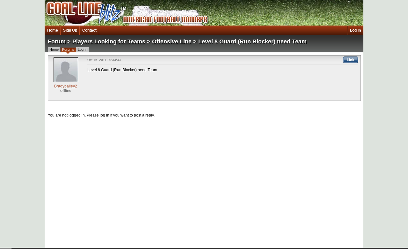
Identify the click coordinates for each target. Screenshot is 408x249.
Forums (68, 49)
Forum (57, 41)
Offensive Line (172, 41)
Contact (89, 30)
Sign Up (70, 30)
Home (52, 30)
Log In (355, 30)
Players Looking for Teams (108, 41)
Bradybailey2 (65, 86)
